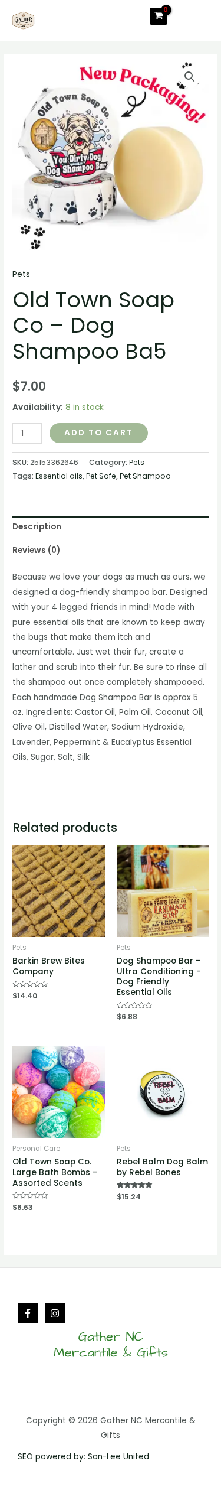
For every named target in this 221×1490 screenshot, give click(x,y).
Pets (21, 274)
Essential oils (59, 476)
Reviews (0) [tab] (36, 550)
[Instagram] (55, 1313)
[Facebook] (28, 1313)
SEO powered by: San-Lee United (83, 1456)
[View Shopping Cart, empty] (158, 16)
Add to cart (98, 432)
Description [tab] (36, 526)
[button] (189, 76)
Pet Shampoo (145, 476)
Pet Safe (101, 476)
